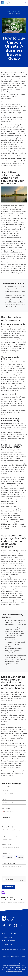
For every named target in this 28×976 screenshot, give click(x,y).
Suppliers (23, 956)
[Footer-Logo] (8, 918)
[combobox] (3, 812)
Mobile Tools (15, 956)
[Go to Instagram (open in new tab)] (16, 925)
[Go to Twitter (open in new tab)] (10, 925)
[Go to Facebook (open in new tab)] (4, 925)
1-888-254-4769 (8, 944)
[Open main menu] (25, 3)
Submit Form (8, 886)
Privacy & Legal (6, 956)
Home (8, 11)
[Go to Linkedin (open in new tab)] (21, 925)
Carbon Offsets (16, 11)
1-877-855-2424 (8, 937)
